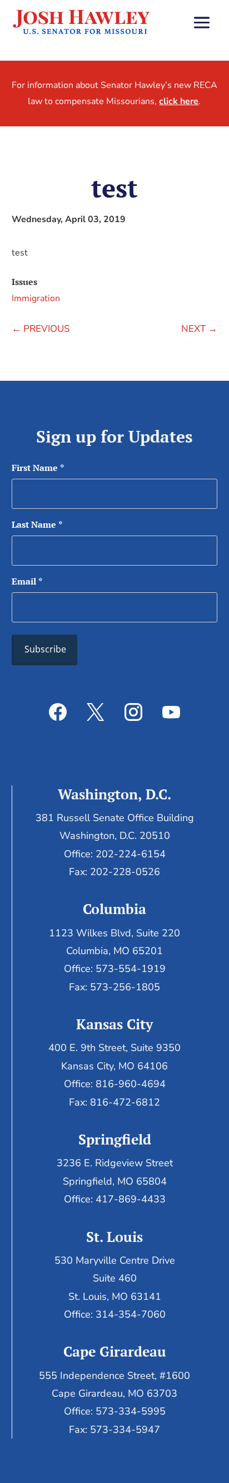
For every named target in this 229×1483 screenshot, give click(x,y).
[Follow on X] (95, 712)
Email (27, 581)
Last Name (37, 524)
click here (178, 101)
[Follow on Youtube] (171, 712)
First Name (38, 467)
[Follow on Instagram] (133, 712)
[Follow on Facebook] (57, 712)
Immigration (36, 298)
